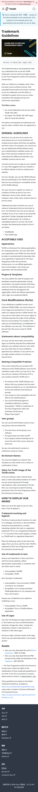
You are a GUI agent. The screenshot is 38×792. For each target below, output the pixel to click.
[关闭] (36, 3)
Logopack (8, 661)
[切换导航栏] (3, 8)
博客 (3, 750)
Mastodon (5, 738)
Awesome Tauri (7, 775)
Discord (4, 772)
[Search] (34, 9)
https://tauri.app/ (25, 4)
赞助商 (4, 768)
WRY (3, 719)
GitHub (4, 756)
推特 (3, 735)
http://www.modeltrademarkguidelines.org (18, 687)
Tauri (3, 713)
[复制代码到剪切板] (34, 62)
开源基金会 (6, 753)
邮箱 (3, 731)
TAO (3, 716)
